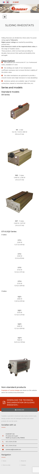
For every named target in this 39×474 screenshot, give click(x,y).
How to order (6, 465)
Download (20, 410)
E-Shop (16, 2)
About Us (23, 461)
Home (4, 461)
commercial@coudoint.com (13, 449)
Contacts (23, 465)
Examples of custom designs (10, 390)
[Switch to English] (7, 2)
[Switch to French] (4, 2)
